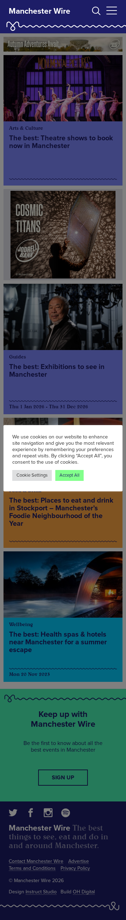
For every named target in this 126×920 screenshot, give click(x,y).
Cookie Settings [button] (32, 475)
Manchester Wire (39, 11)
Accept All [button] (69, 475)
